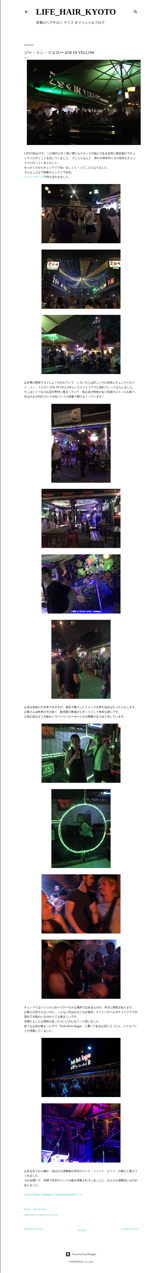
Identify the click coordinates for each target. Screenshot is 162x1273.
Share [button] (27, 1209)
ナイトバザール (33, 176)
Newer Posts (33, 1229)
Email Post (40, 1209)
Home (81, 1230)
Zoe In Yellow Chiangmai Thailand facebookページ (53, 1194)
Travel (53, 1214)
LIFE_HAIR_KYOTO (76, 11)
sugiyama (43, 1214)
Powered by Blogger (84, 1254)
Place (33, 1214)
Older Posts (129, 1229)
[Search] (135, 11)
